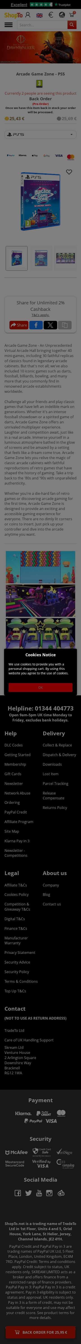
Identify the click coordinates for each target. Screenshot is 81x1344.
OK (40, 687)
